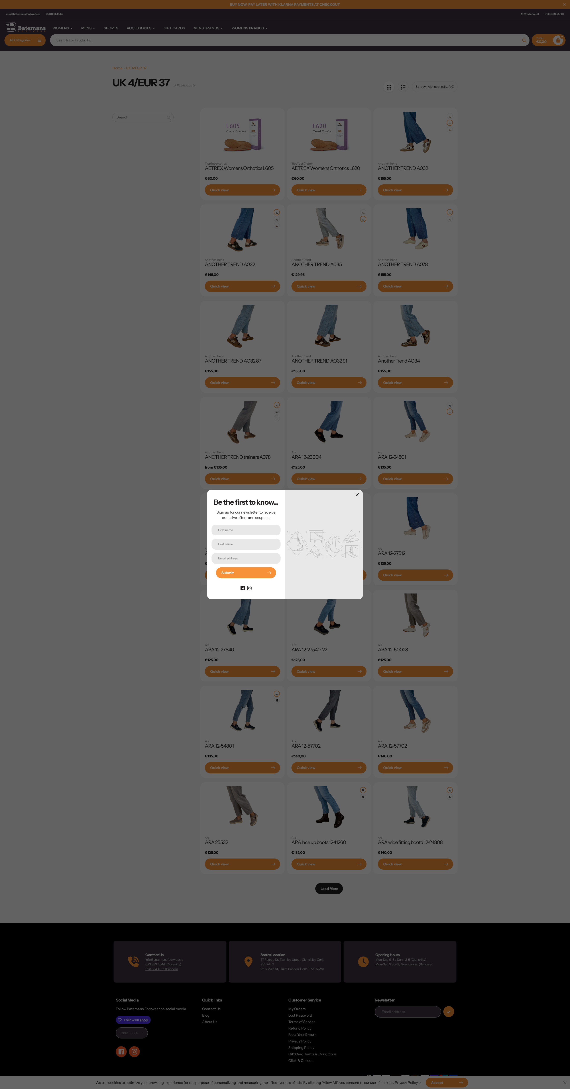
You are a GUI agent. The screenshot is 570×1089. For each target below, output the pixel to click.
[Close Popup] (357, 495)
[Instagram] (249, 587)
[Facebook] (242, 587)
